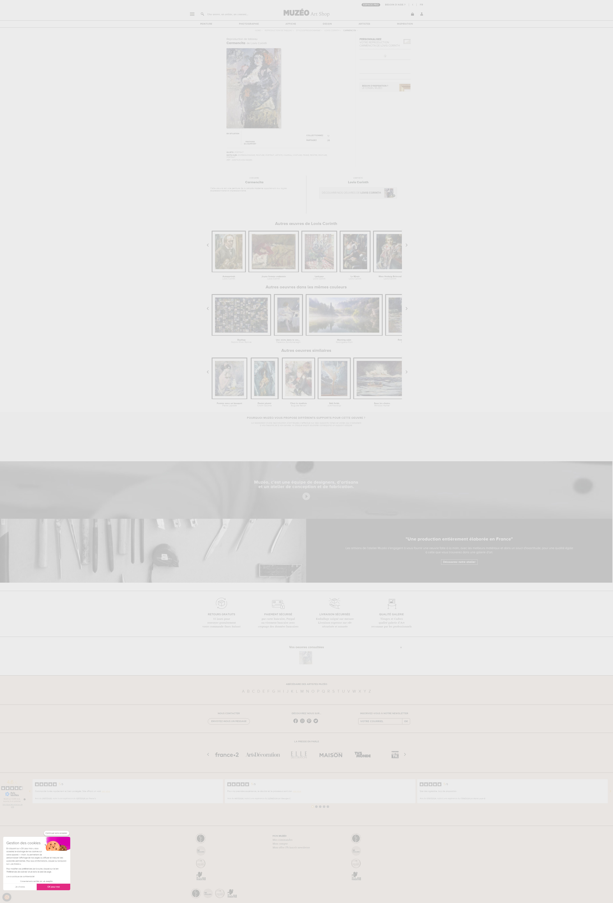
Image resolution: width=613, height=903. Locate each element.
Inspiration (405, 24)
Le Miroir (355, 277)
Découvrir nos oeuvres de (351, 193)
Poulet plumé (264, 404)
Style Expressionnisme (308, 31)
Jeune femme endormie (273, 277)
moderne (258, 188)
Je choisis (20, 887)
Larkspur (319, 277)
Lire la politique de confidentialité (20, 877)
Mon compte (280, 844)
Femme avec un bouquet (229, 404)
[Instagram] (303, 723)
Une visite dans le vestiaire (288, 341)
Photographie (249, 24)
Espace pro (371, 5)
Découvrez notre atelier (459, 562)
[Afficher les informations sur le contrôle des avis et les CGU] (24, 799)
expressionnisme (218, 191)
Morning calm (344, 341)
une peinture (233, 188)
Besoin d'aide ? (395, 5)
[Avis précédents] (30, 791)
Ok (406, 721)
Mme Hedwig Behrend (390, 277)
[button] (6, 897)
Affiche (290, 24)
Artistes (364, 24)
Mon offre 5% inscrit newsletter (291, 847)
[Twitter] (316, 723)
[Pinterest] (309, 723)
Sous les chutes (382, 404)
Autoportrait (229, 277)
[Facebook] (296, 723)
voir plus (106, 791)
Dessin (327, 24)
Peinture (206, 24)
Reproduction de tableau (278, 31)
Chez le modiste (298, 404)
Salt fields (334, 404)
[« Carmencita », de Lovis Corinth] (305, 657)
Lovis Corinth (331, 31)
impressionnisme (238, 191)
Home (258, 31)
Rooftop (241, 341)
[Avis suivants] (610, 791)
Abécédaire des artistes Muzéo (306, 684)
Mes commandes (282, 840)
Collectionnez (314, 136)
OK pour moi (53, 887)
